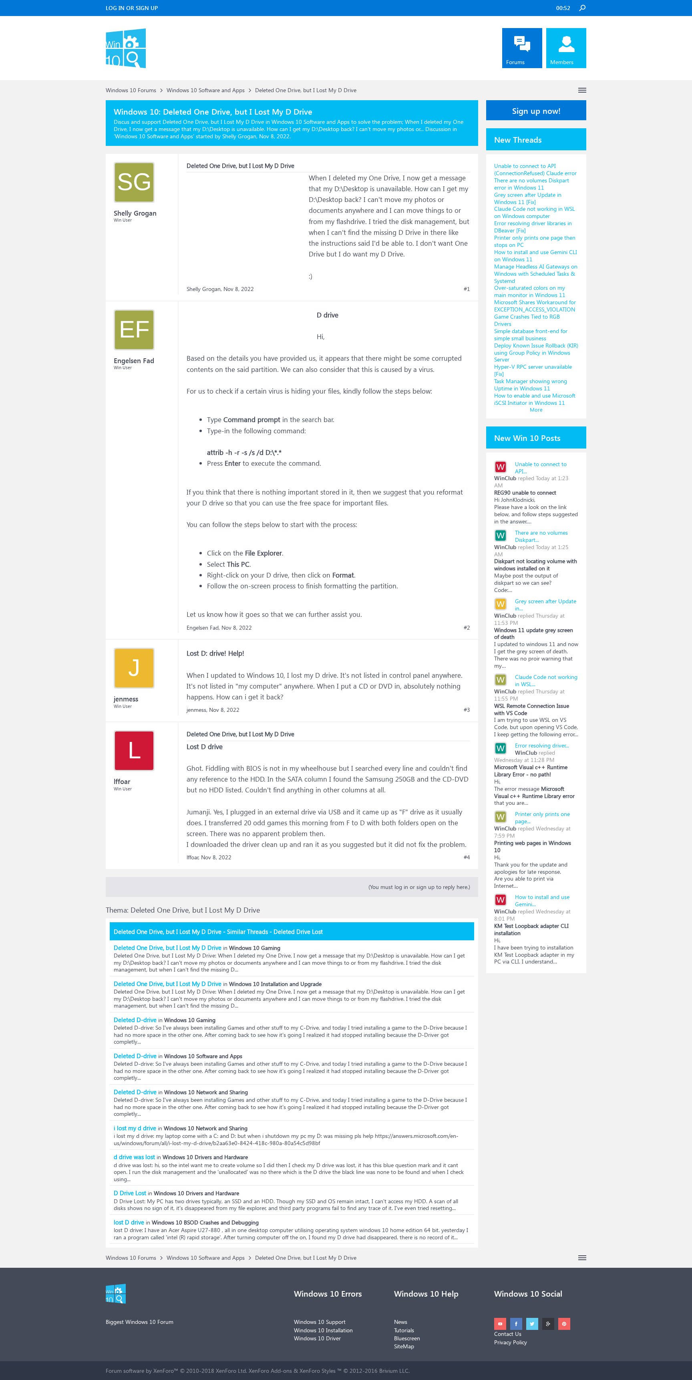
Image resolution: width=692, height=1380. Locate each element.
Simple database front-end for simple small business (530, 334)
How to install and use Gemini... (542, 900)
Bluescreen (407, 1338)
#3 (467, 709)
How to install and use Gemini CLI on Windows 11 (535, 255)
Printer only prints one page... (542, 817)
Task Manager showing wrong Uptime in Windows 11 (530, 384)
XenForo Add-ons (270, 1370)
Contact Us (507, 1334)
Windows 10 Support (320, 1321)
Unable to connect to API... (541, 467)
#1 (467, 289)
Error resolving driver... (542, 745)
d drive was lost (134, 1157)
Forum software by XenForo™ (176, 1370)
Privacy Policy (510, 1342)
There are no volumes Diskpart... (541, 536)
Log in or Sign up (132, 8)
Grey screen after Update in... (545, 604)
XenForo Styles (318, 1370)
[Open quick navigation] (582, 90)
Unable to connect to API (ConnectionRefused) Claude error (535, 169)
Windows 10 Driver (317, 1338)
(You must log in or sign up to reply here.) (419, 887)
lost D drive (129, 1222)
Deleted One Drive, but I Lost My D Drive (167, 948)
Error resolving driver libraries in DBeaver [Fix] (533, 226)
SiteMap (404, 1346)
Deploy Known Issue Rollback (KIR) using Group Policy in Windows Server (536, 352)
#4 (467, 857)
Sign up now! (536, 110)
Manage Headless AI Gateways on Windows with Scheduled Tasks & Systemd (535, 274)
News (400, 1321)
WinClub (505, 478)
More (536, 409)
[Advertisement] (247, 222)
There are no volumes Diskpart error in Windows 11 (531, 183)
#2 (467, 627)
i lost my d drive (135, 1128)
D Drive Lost (130, 1193)
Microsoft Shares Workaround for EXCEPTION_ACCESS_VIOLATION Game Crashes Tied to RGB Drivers (535, 312)
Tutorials (404, 1330)
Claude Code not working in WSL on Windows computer (534, 212)
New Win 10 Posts (527, 437)
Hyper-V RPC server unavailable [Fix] (533, 370)
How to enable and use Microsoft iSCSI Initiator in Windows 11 (534, 399)
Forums (515, 62)
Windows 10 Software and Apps (154, 136)
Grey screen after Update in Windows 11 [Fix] (527, 198)
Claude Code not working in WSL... (546, 680)
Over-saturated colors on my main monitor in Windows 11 (529, 291)
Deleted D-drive (135, 1020)
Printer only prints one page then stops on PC (534, 241)
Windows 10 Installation (323, 1330)
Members (561, 62)
